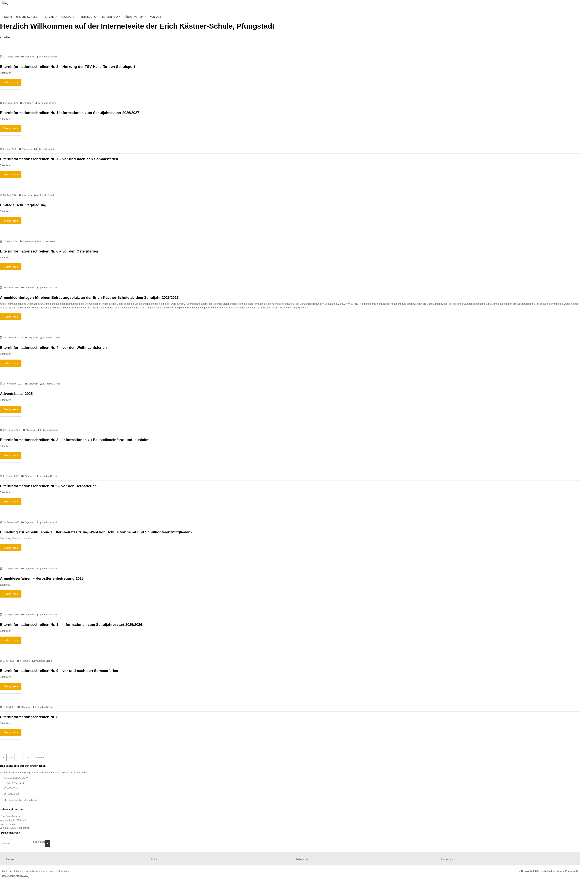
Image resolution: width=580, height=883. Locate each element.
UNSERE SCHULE (26, 17)
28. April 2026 (9, 195)
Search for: (39, 842)
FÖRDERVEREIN (133, 17)
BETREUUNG (88, 17)
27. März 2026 (10, 241)
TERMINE (49, 17)
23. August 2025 (11, 568)
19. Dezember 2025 (13, 337)
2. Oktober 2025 (11, 476)
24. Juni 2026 (9, 149)
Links (154, 859)
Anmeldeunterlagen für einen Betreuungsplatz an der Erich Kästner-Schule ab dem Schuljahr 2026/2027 (89, 297)
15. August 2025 (11, 614)
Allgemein (29, 56)
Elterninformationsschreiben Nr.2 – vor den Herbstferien (48, 486)
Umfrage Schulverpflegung (23, 205)
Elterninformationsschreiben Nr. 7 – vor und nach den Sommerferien (59, 159)
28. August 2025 (11, 522)
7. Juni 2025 (9, 707)
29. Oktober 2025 (11, 430)
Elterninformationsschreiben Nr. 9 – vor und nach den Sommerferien (59, 671)
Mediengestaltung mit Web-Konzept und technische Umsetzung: (36, 871)
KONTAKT (155, 17)
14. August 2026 (11, 56)
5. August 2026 (10, 103)
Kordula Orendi (49, 56)
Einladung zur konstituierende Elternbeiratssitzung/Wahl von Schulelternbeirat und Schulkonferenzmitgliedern (96, 532)
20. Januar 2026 (11, 287)
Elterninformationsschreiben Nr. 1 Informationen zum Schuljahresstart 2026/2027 (69, 113)
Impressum (447, 859)
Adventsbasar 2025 (16, 394)
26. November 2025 (13, 383)
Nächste (40, 757)
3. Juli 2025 (8, 661)
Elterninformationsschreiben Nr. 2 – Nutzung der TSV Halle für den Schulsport (67, 67)
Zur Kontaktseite (10, 832)
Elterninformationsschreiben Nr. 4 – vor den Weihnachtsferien (53, 347)
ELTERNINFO (110, 17)
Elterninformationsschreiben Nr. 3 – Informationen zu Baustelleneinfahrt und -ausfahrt (74, 440)
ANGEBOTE (67, 17)
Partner (10, 859)
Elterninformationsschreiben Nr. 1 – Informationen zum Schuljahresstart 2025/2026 (71, 624)
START (8, 17)
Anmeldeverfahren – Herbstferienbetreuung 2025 (42, 578)
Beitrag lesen (11, 82)
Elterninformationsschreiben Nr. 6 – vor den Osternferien (49, 251)
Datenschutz (302, 859)
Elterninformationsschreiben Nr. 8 (29, 717)
